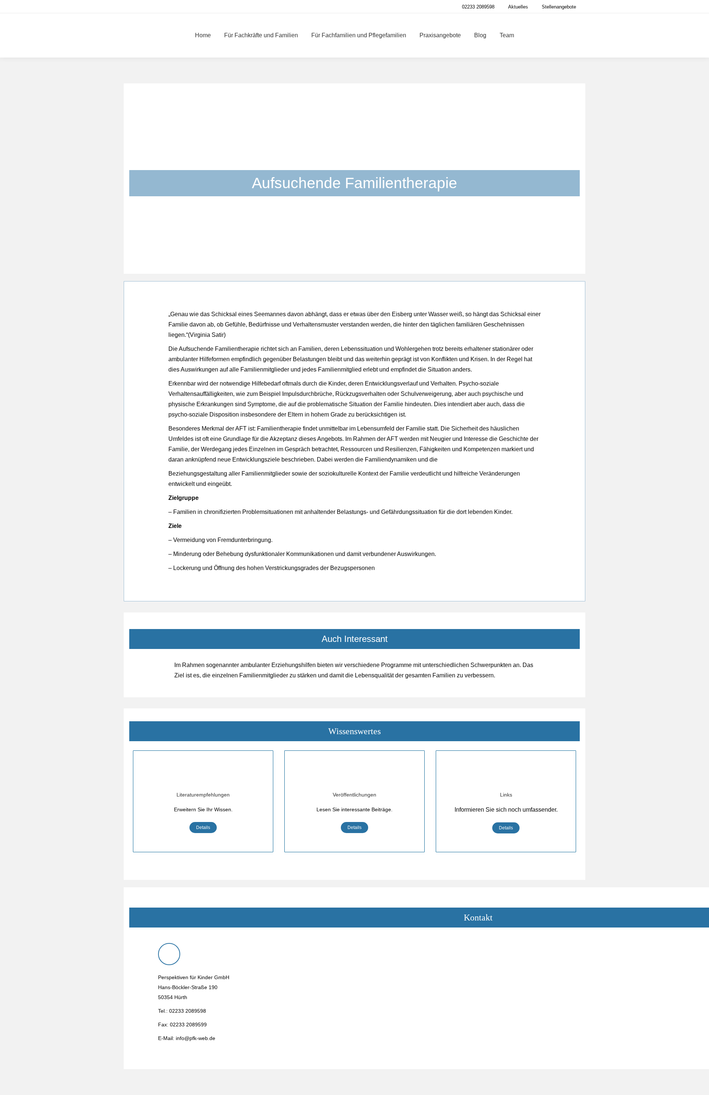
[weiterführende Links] (506, 775)
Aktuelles (518, 7)
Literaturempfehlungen (203, 795)
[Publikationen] (354, 775)
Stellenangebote (559, 7)
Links (506, 795)
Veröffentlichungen (354, 795)
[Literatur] (203, 775)
